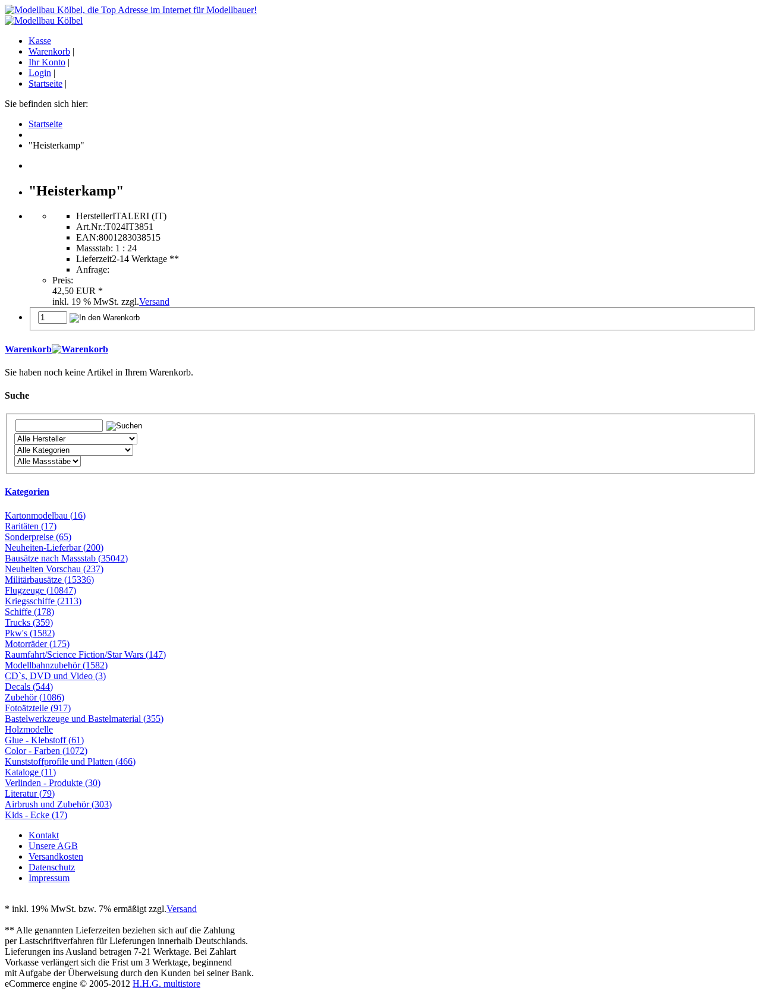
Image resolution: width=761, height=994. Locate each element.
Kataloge (30, 772)
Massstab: (94, 248)
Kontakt (44, 835)
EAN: (87, 237)
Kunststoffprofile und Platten (70, 761)
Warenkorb (49, 51)
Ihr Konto (47, 62)
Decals (29, 686)
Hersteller (94, 216)
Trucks (29, 622)
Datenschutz (52, 867)
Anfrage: (92, 269)
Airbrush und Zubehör (58, 804)
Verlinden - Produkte (52, 783)
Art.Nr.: (90, 227)
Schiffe (29, 612)
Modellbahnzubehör (56, 665)
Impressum (49, 878)
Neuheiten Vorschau (54, 569)
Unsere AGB (53, 846)
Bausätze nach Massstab (66, 558)
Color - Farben (46, 751)
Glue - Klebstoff (44, 740)
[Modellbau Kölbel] (44, 20)
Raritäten (30, 526)
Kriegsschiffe (43, 601)
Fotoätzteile (38, 708)
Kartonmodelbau (45, 515)
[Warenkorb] (80, 349)
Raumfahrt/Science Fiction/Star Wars (85, 654)
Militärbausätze (49, 580)
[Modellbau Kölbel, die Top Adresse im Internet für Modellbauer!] (131, 10)
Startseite (45, 83)
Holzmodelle (29, 729)
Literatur (30, 793)
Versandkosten (56, 856)
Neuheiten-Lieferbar (54, 547)
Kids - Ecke (36, 815)
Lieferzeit (94, 259)
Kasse (40, 41)
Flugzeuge (40, 590)
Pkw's (30, 633)
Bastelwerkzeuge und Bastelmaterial (84, 719)
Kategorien (27, 492)
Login (40, 73)
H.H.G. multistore (166, 984)
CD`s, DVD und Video (55, 676)
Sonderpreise (38, 537)
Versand (154, 301)
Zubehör (34, 697)
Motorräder (37, 644)
